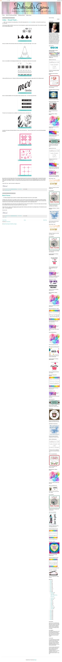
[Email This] (23, 189)
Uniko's (30, 22)
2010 (51, 619)
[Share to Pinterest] (26, 189)
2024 (51, 583)
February (52, 607)
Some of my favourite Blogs (11, 15)
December (52, 592)
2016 (51, 611)
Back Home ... (6, 195)
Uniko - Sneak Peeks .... (10, 20)
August (52, 599)
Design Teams (28, 15)
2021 (51, 587)
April (51, 604)
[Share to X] (25, 189)
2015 (51, 612)
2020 (51, 588)
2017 (51, 610)
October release (7, 190)
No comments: (20, 215)
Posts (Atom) (8, 221)
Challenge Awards (21, 15)
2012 (51, 616)
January (52, 608)
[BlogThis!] (24, 189)
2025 (51, 582)
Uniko (10, 190)
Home (3, 15)
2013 (51, 615)
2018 (51, 591)
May (51, 603)
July (51, 600)
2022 (51, 586)
